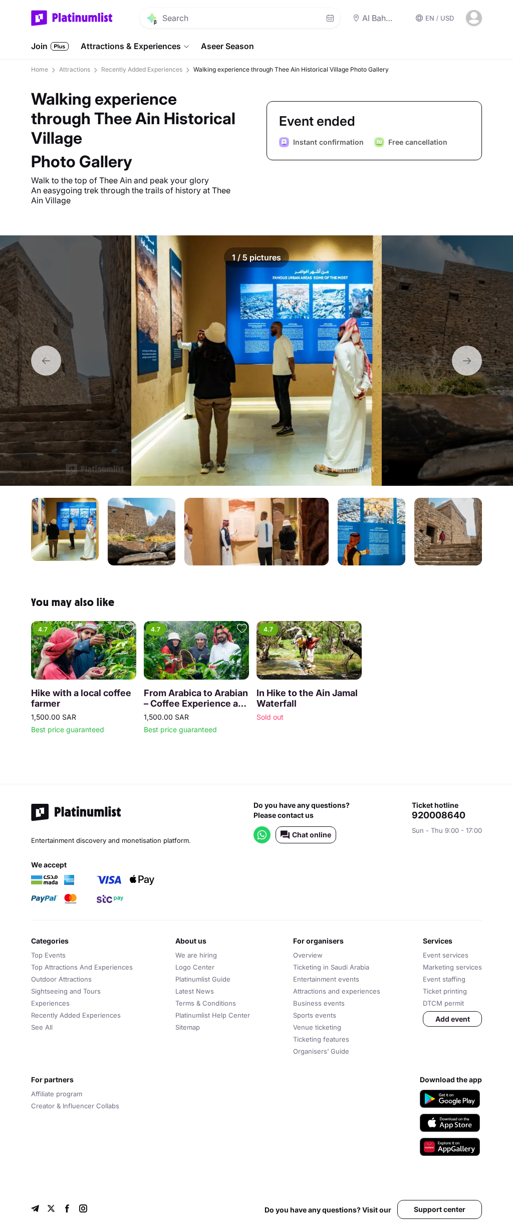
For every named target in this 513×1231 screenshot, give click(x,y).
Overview (308, 955)
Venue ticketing (317, 1027)
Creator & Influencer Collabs (75, 1106)
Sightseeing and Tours (66, 991)
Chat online (311, 834)
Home (39, 69)
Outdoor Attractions (61, 979)
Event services (445, 955)
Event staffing (444, 979)
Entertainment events (326, 979)
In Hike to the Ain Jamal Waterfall (307, 698)
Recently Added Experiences (141, 69)
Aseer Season (227, 46)
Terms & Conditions (205, 1003)
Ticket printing (445, 991)
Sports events (314, 1015)
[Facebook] (67, 1209)
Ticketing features (321, 1039)
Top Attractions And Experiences (82, 967)
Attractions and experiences (336, 991)
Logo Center (194, 967)
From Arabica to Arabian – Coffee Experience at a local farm (196, 698)
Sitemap (187, 1027)
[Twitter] (51, 1209)
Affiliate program (56, 1094)
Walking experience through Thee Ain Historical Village (133, 118)
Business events (319, 1003)
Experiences (50, 1003)
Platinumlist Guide (202, 979)
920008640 (438, 815)
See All (42, 1027)
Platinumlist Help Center (212, 1015)
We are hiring (196, 955)
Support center (439, 1209)
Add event (452, 1019)
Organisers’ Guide (321, 1051)
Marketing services (452, 967)
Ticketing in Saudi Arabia (331, 967)
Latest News (194, 991)
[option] (256, 360)
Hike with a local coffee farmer (81, 698)
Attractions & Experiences (131, 46)
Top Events (48, 955)
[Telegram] (35, 1209)
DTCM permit (443, 1003)
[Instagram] (83, 1209)
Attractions (74, 69)
